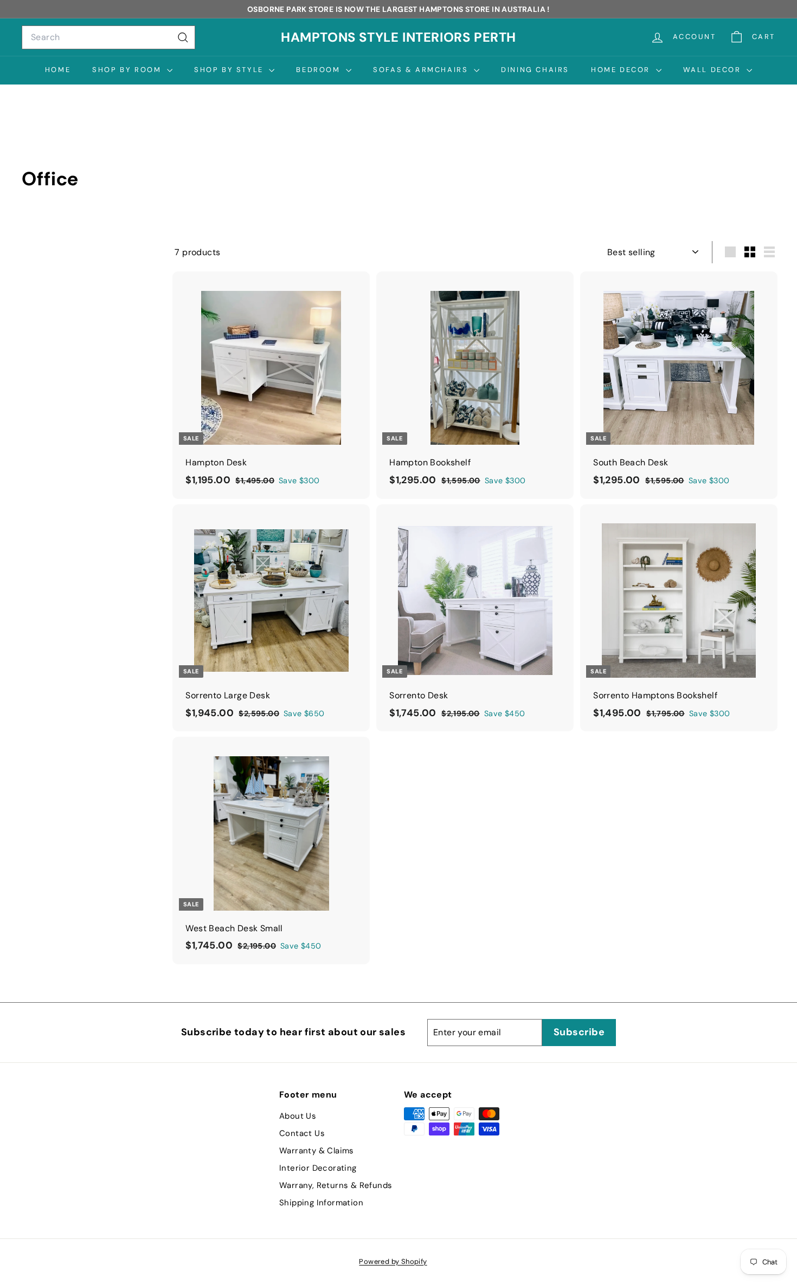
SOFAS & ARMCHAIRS (422, 69)
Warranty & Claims (316, 1150)
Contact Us (302, 1133)
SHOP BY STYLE (230, 69)
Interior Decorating (318, 1168)
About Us (297, 1116)
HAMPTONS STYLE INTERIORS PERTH (398, 37)
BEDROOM (319, 69)
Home (57, 69)
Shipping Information (321, 1202)
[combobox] (108, 37)
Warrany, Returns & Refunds (335, 1185)
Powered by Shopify (393, 1261)
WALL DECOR (713, 69)
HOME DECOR (622, 69)
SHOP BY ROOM (128, 69)
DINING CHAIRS (535, 69)
